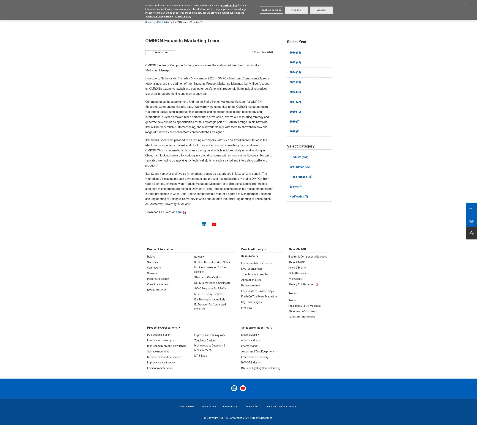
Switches (152, 262)
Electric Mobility (250, 334)
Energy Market (249, 345)
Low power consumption (161, 340)
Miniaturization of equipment (164, 357)
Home (148, 22)
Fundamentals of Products (257, 263)
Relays (151, 256)
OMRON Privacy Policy (159, 16)
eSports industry (251, 340)
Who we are (295, 278)
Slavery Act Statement (301, 284)
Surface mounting (158, 351)
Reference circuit (251, 285)
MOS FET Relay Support (208, 294)
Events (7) (296, 186)
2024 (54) (295, 72)
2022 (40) (295, 91)
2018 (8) (294, 131)
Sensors (152, 273)
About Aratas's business (302, 311)
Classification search (159, 284)
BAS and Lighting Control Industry (261, 368)
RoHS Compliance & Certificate (212, 282)
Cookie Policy (252, 406)
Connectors (154, 267)
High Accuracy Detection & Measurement (209, 348)
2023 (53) (295, 82)
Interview (246, 307)
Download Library (252, 249)
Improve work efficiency (161, 362)
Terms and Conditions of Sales (282, 406)
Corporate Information (301, 317)
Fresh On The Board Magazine (259, 296)
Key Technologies (251, 302)
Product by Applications (162, 327)
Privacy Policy (230, 406)
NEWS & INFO (162, 22)
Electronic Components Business (307, 256)
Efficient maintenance (160, 368)
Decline (296, 10)
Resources (248, 256)
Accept (321, 10)
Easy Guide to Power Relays (257, 291)
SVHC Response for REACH (210, 288)
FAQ (471, 208)
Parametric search (158, 278)
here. (178, 212)
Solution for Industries (255, 327)
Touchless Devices (205, 340)
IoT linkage (200, 355)
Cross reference (156, 289)
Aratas (292, 300)
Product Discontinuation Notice (212, 262)
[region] (238, 10)
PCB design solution (158, 334)
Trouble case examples (254, 274)
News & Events (297, 267)
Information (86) (300, 166)
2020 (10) (295, 111)
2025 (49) (295, 62)
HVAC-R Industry (251, 362)
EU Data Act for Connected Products (210, 306)
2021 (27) (295, 101)
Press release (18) (301, 176)
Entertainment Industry (254, 357)
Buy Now (199, 256)
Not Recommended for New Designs (210, 269)
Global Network (297, 273)
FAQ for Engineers (252, 268)
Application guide (251, 279)
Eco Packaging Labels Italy (209, 299)
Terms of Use (209, 406)
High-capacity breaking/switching (166, 345)
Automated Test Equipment (257, 351)
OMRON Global (187, 406)
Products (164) (299, 157)
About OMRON (297, 262)
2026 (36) (295, 52)
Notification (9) (299, 196)
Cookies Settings (271, 10)
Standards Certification (208, 277)
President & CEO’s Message (304, 305)
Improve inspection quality (209, 335)
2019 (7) (294, 121)
